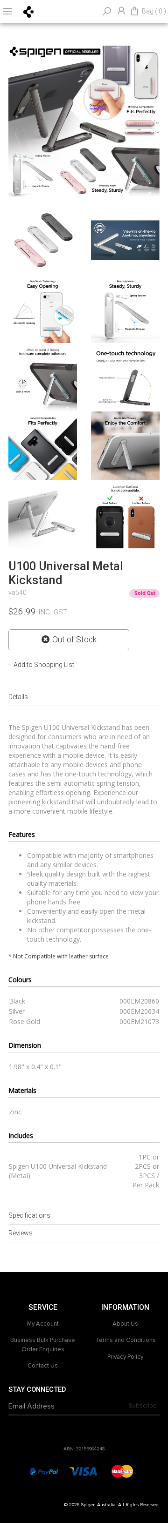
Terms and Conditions (125, 1340)
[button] (41, 664)
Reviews (20, 1233)
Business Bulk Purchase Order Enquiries (42, 1344)
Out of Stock (74, 639)
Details (18, 697)
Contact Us (43, 1365)
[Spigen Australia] (29, 11)
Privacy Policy (125, 1357)
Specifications (29, 1215)
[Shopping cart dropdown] (134, 11)
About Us (125, 1324)
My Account (43, 1324)
